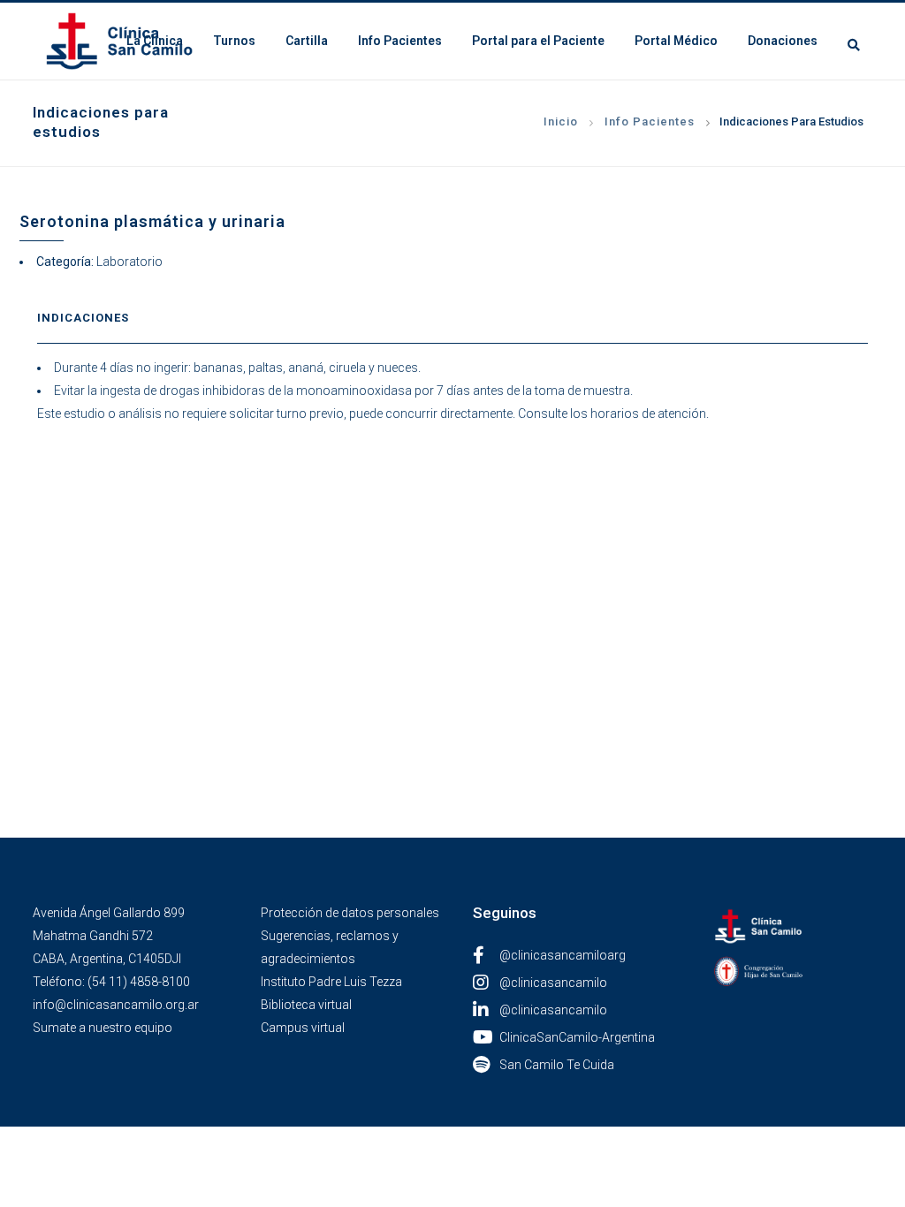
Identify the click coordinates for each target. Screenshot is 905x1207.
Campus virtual (303, 1028)
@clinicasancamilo (553, 982)
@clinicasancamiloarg (562, 955)
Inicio (561, 121)
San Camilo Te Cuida (556, 1065)
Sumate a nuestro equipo (102, 1028)
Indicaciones (83, 317)
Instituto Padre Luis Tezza (331, 982)
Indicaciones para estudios (791, 121)
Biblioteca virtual (306, 1005)
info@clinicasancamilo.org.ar (116, 1005)
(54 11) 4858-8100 (138, 982)
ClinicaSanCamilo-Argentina (577, 1037)
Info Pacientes (650, 121)
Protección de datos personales (350, 913)
